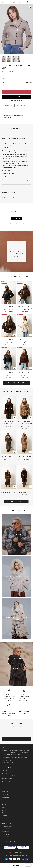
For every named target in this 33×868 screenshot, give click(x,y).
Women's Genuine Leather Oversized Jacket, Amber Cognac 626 (24, 374)
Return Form (5, 800)
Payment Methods (6, 829)
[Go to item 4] (18, 59)
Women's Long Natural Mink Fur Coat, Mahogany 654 (24, 491)
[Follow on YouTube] (10, 842)
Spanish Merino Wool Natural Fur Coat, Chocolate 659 (8, 423)
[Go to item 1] (4, 59)
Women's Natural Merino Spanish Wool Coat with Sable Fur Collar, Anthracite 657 (8, 459)
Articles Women (6, 789)
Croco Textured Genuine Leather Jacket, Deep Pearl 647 (24, 341)
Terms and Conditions (7, 837)
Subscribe (16, 739)
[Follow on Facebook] (2, 842)
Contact (4, 810)
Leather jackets (5, 773)
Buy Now (16, 668)
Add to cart (16, 92)
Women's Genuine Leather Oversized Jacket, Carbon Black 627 (9, 374)
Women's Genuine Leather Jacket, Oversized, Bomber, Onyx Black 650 (8, 308)
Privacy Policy (5, 834)
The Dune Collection (7, 778)
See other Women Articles (16, 501)
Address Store (5, 797)
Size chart (28, 82)
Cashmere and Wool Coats (8, 776)
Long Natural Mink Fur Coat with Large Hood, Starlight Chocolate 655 (8, 492)
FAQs (3, 813)
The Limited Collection (7, 781)
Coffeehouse (23, 855)
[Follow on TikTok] (14, 842)
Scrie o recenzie (16, 218)
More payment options (16, 100)
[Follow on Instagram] (6, 842)
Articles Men (5, 791)
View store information (9, 120)
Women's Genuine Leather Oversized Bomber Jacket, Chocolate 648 (9, 341)
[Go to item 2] (8, 59)
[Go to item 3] (13, 59)
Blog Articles (5, 815)
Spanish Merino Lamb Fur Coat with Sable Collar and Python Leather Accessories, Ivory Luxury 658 (24, 424)
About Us (4, 807)
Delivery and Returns (7, 826)
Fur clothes (4, 770)
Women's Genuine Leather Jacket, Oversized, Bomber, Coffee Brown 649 (24, 308)
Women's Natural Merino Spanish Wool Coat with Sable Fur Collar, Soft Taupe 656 (24, 459)
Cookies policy (5, 831)
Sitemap (4, 818)
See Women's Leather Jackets (16, 382)
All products (5, 794)
